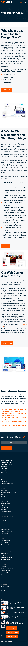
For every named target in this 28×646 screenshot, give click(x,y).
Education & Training (5, 579)
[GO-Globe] (6, 2)
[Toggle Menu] (21, 2)
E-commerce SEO (5, 522)
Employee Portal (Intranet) (7, 462)
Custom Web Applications (7, 542)
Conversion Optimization (6, 531)
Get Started (4, 595)
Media (2, 592)
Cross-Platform (4, 553)
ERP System (4, 466)
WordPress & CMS (5, 546)
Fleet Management (5, 474)
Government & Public (5, 570)
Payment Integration (5, 501)
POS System (4, 481)
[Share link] (10, 641)
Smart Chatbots (4, 490)
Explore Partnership (13, 632)
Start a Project (11, 628)
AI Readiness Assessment (7, 557)
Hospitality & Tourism (6, 572)
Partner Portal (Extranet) (6, 464)
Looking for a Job (12, 636)
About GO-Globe (5, 586)
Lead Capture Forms (5, 529)
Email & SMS (4, 505)
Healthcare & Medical (6, 581)
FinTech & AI (4, 566)
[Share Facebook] (4, 641)
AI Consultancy (4, 494)
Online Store (4, 477)
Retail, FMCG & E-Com (6, 576)
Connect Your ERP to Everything (8, 498)
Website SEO (4, 518)
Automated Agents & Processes (8, 492)
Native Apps (4, 549)
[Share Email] (11, 641)
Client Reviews (4, 590)
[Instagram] (5, 641)
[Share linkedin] (2, 641)
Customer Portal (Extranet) (7, 458)
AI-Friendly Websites (5, 525)
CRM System (4, 468)
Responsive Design (5, 544)
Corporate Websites (5, 540)
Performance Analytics (6, 511)
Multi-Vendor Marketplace (7, 483)
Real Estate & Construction (7, 568)
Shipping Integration (5, 503)
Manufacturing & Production (7, 574)
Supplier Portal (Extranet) (6, 460)
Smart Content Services (6, 527)
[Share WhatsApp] (8, 641)
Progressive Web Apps (6, 551)
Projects (3, 588)
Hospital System (5, 470)
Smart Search (4, 496)
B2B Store (3, 479)
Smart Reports (4, 509)
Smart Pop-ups (4, 533)
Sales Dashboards (5, 507)
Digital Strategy (4, 555)
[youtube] (7, 641)
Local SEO (3, 520)
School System (4, 472)
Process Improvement (6, 559)
